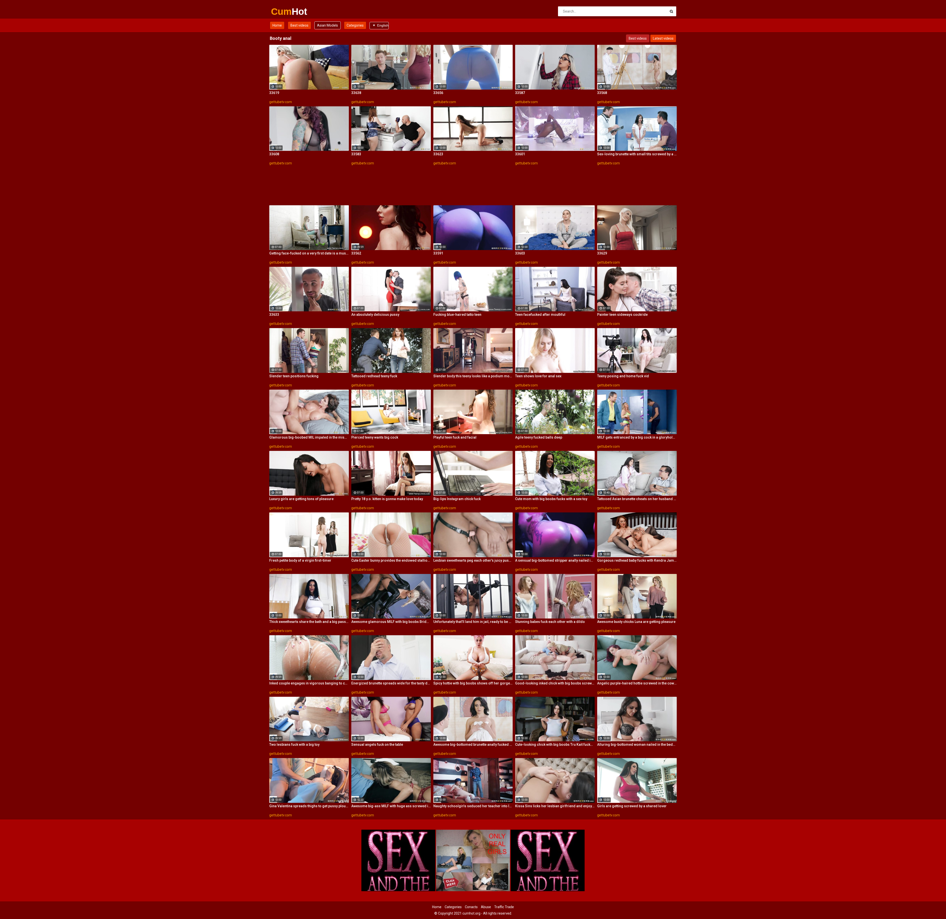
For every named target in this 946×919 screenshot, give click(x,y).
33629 (602, 253)
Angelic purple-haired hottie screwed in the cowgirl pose (637, 683)
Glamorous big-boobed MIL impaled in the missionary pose (309, 437)
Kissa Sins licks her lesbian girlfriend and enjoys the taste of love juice (555, 806)
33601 (520, 154)
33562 (356, 253)
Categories (355, 25)
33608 (274, 154)
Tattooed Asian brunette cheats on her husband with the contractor (637, 499)
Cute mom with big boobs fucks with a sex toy (551, 499)
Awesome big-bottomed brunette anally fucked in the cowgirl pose (473, 744)
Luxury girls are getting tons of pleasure (301, 499)
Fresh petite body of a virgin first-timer (300, 560)
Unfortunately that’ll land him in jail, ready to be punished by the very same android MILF (473, 622)
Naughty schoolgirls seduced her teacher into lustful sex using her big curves (473, 806)
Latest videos (663, 38)
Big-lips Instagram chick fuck (457, 499)
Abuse (486, 907)
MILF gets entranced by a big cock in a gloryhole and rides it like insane (637, 437)
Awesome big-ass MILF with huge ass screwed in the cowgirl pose (391, 806)
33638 (356, 93)
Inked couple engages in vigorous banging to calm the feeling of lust (309, 683)
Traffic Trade (504, 907)
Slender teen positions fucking (294, 376)
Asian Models (327, 25)
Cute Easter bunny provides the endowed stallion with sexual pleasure (391, 560)
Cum (284, 11)
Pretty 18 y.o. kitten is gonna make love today (387, 499)
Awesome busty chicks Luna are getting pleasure (636, 622)
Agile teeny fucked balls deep (538, 437)
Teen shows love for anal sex (538, 376)
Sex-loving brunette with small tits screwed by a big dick (637, 154)
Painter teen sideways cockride (622, 315)
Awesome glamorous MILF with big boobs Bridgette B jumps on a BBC (391, 622)
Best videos (299, 25)
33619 (274, 93)
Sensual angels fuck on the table (377, 744)
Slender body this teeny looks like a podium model (473, 376)
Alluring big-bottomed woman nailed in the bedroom (637, 744)
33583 (356, 154)
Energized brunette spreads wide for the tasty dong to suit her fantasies (391, 683)
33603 (520, 253)
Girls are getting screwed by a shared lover (632, 806)
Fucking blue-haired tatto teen (457, 315)
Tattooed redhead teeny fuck (374, 376)
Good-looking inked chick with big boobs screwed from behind (555, 683)
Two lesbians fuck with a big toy (294, 744)
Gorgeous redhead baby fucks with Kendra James (637, 560)
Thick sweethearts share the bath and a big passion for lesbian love (309, 622)
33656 (438, 93)
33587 (520, 93)
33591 (438, 253)
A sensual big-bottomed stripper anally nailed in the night (555, 560)
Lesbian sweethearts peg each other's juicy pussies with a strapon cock (473, 560)
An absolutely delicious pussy (375, 315)
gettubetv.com (280, 102)
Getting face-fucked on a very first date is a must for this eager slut (309, 253)
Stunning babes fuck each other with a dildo (550, 622)
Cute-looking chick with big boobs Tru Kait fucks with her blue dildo (555, 744)
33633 (274, 315)
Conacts (471, 907)
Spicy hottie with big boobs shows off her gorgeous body (473, 683)
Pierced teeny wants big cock (374, 437)
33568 (602, 93)
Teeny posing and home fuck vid (623, 376)
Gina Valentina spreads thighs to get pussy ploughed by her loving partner (309, 806)
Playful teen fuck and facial (454, 437)
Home (277, 25)
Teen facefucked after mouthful (540, 315)
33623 (438, 154)
